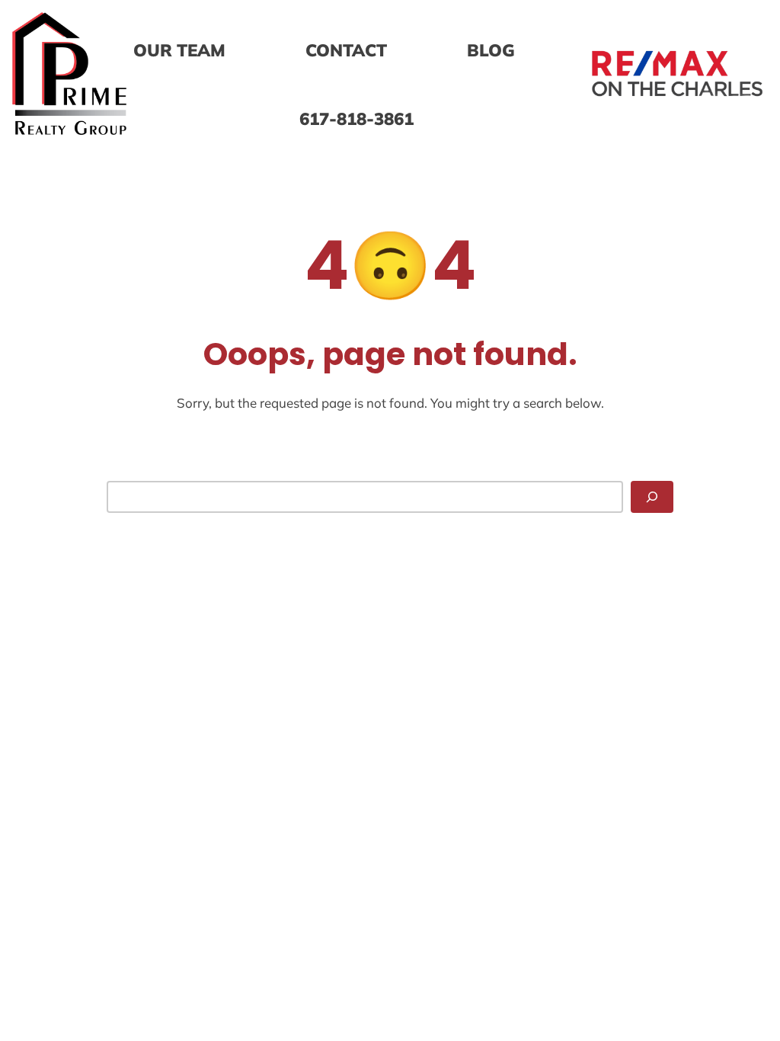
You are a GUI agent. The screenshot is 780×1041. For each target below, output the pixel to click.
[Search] (652, 497)
